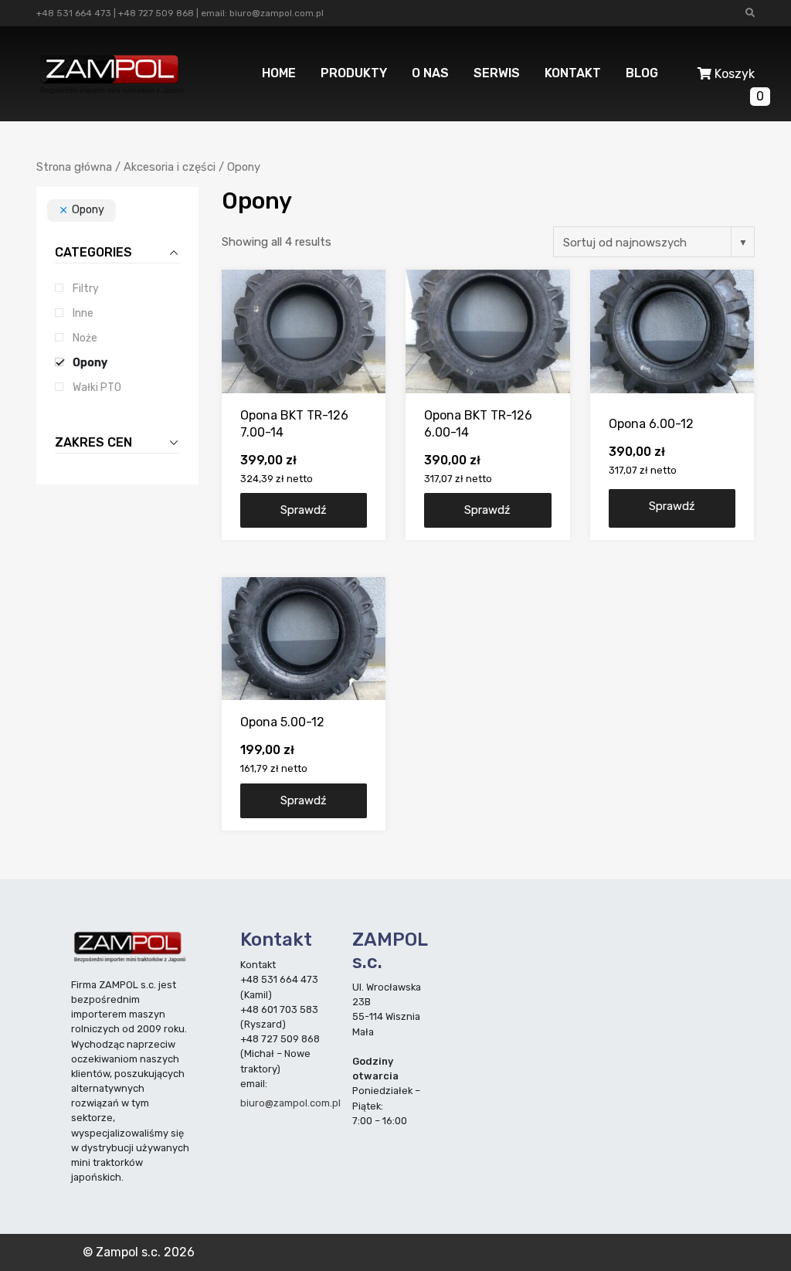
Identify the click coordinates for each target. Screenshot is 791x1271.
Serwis (497, 73)
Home (279, 73)
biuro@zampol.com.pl (276, 13)
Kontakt (573, 73)
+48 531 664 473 (73, 13)
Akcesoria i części (170, 167)
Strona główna (74, 167)
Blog (642, 73)
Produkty (354, 73)
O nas (430, 73)
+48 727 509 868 (156, 13)
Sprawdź (303, 510)
